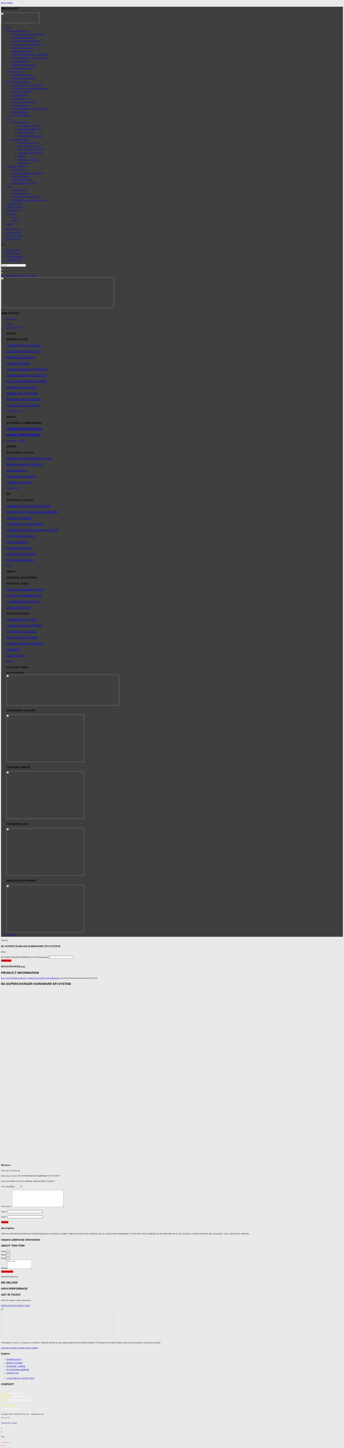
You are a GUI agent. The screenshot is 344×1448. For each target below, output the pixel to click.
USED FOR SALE (13, 239)
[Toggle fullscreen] (7, 1442)
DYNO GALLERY (13, 229)
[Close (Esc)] (2, 1442)
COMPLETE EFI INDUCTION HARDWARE (43, 978)
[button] (15, 1306)
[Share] (4, 1442)
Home (3, 978)
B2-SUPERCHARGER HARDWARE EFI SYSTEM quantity (24, 957)
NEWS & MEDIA (13, 233)
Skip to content (7, 3)
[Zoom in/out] (9, 1442)
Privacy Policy (5, 1417)
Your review (6, 1206)
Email (4, 1217)
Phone (3, 1255)
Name (4, 1212)
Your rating (5, 1187)
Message (4, 1268)
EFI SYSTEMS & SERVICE (16, 978)
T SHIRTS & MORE (14, 236)
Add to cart (6, 961)
